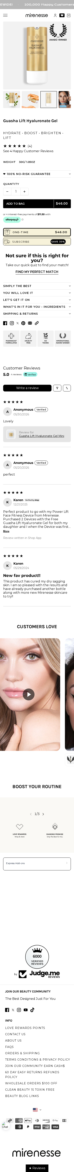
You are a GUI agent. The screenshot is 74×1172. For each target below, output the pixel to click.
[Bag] (69, 15)
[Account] (55, 15)
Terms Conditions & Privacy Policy (37, 1059)
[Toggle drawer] (5, 15)
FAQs (9, 1047)
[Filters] (57, 388)
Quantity (11, 183)
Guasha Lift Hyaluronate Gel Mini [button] (41, 436)
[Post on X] (17, 323)
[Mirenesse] (37, 15)
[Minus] (7, 191)
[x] (13, 1010)
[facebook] (7, 1010)
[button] (36, 323)
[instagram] (19, 1010)
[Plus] (24, 191)
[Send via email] (30, 323)
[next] (43, 814)
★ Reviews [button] (37, 1168)
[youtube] (25, 1010)
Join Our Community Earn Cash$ (35, 1066)
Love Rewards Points (25, 1028)
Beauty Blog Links (22, 1096)
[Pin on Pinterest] (23, 323)
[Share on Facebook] (5, 323)
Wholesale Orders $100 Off (31, 1083)
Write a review (27, 388)
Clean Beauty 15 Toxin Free (30, 1089)
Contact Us (15, 1034)
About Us (13, 1040)
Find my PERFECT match (37, 272)
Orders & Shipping (22, 1053)
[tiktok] (32, 1010)
